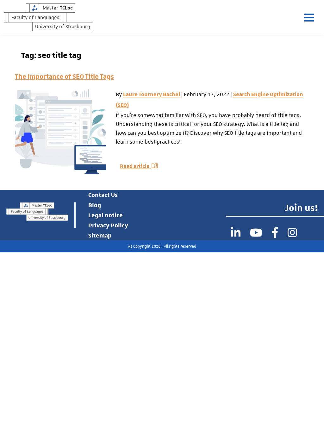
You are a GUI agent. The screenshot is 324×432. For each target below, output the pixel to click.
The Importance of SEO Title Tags (64, 76)
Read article (135, 166)
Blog (94, 205)
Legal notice (105, 215)
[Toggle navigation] (312, 17)
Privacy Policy (108, 225)
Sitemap (99, 235)
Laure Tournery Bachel (151, 94)
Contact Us (103, 195)
